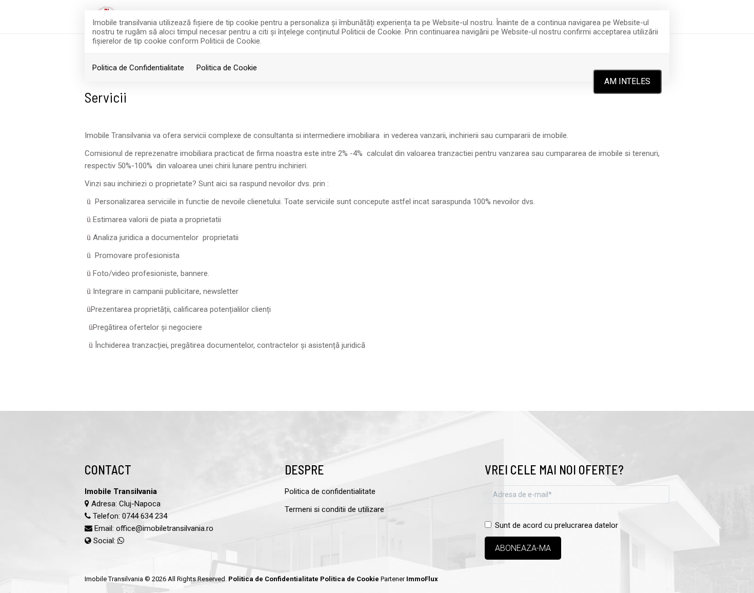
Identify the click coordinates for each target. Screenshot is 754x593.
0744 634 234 (144, 516)
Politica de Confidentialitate (138, 67)
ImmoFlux (422, 579)
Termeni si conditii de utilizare (334, 509)
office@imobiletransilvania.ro (164, 528)
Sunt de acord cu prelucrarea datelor (556, 525)
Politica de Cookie (226, 67)
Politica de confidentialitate (330, 491)
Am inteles (627, 81)
